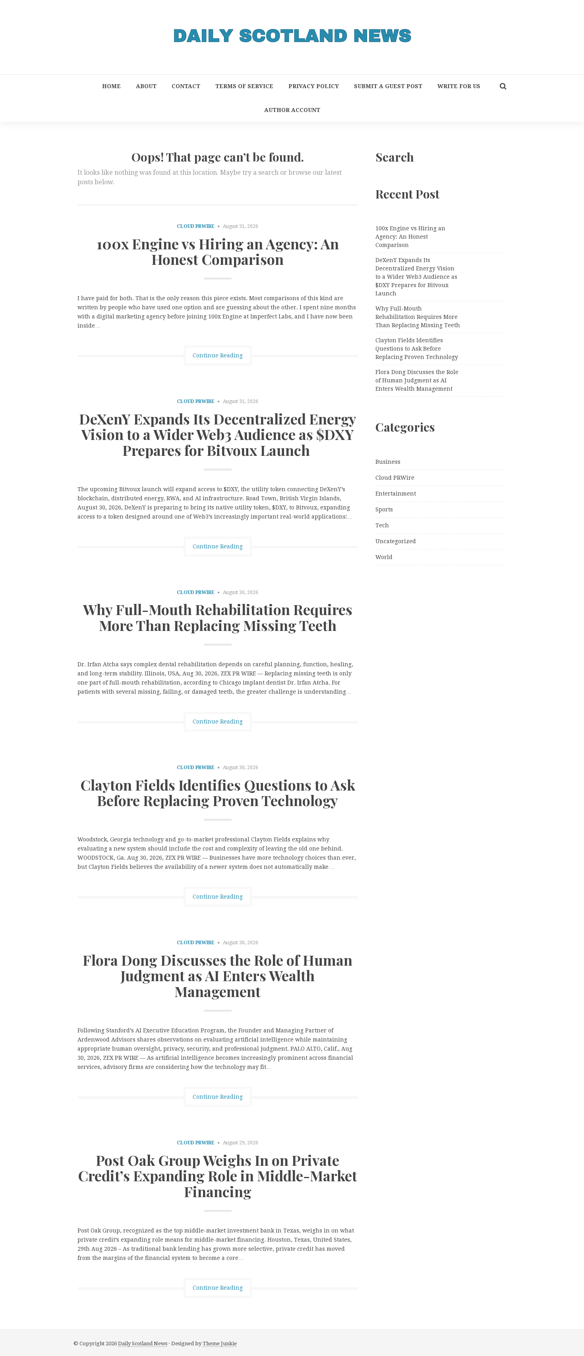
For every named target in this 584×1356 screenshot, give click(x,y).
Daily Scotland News (142, 1343)
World (384, 557)
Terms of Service (244, 86)
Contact (186, 86)
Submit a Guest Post (388, 86)
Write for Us (458, 86)
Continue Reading (218, 355)
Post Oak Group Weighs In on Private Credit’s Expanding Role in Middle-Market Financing (217, 1175)
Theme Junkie (220, 1343)
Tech (382, 525)
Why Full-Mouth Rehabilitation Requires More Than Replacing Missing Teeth (217, 617)
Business (387, 462)
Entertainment (395, 493)
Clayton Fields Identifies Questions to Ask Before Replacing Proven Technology (217, 792)
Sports (384, 509)
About (146, 86)
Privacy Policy (313, 86)
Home (111, 86)
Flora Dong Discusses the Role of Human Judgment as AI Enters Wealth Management (217, 975)
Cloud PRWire (196, 226)
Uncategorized (395, 541)
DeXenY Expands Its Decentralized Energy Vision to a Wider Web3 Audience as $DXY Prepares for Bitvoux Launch (217, 434)
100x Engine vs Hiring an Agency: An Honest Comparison (218, 251)
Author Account (292, 110)
